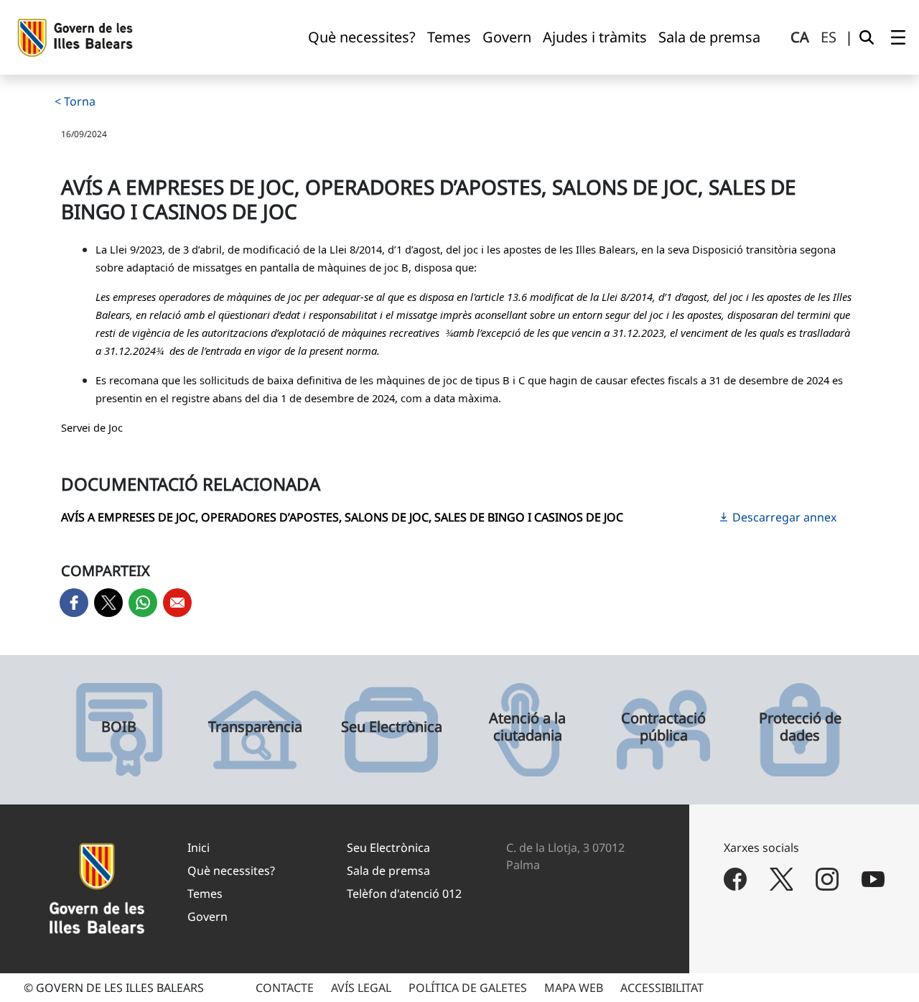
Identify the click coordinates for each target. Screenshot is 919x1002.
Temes (205, 893)
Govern (207, 916)
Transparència (255, 727)
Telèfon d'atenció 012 (404, 893)
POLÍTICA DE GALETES (468, 988)
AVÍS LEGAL (361, 988)
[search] (866, 37)
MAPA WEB (573, 988)
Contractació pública (663, 727)
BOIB (118, 727)
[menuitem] (361, 37)
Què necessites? (231, 870)
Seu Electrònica (391, 727)
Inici (198, 847)
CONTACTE (285, 988)
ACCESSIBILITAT (662, 988)
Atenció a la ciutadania (527, 727)
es (828, 37)
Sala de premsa (388, 870)
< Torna (75, 101)
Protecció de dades (800, 727)
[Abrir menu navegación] (898, 37)
